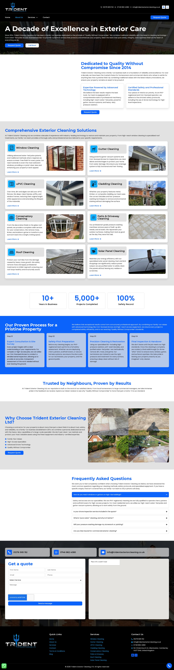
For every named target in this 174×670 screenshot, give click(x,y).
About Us (19, 17)
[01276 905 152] (9, 552)
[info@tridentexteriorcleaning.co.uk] (103, 552)
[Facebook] (163, 7)
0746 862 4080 (68, 552)
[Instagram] (167, 7)
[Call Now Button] (169, 665)
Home (7, 17)
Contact (46, 17)
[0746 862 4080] (56, 552)
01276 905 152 (20, 552)
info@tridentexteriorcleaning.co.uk (126, 552)
